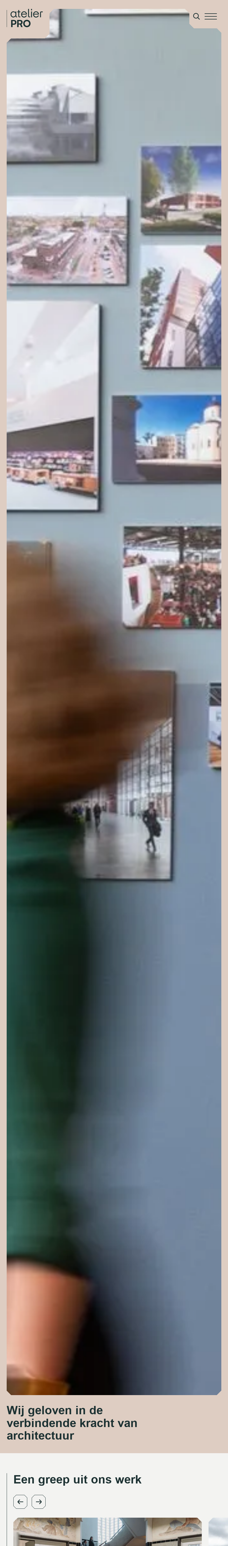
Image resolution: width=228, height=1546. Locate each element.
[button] (20, 1502)
